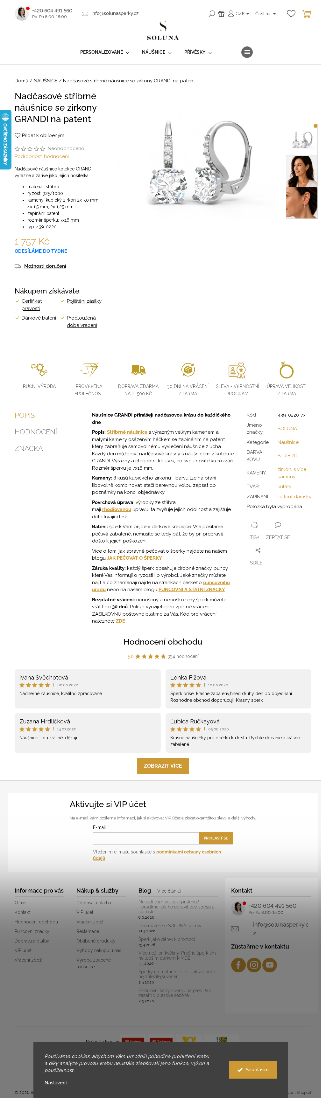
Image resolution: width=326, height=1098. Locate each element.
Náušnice (288, 442)
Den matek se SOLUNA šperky (170, 925)
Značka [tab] (29, 448)
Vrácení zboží (29, 960)
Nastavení (56, 1083)
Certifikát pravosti (32, 304)
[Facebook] (238, 965)
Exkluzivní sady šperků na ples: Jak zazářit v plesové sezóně (174, 993)
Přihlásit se (216, 838)
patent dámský (294, 497)
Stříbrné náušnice (128, 432)
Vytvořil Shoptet (296, 1092)
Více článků (169, 891)
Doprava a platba (32, 940)
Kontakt (22, 912)
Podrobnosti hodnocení (42, 156)
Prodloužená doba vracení (82, 321)
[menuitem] (105, 52)
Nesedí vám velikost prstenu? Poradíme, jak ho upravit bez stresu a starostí (176, 907)
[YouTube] (269, 965)
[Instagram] (254, 965)
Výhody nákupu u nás (98, 950)
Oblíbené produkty (96, 940)
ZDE (120, 621)
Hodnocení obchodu (163, 641)
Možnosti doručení (45, 266)
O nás (20, 902)
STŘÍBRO (288, 456)
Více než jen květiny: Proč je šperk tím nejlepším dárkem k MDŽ (177, 955)
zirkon (284, 469)
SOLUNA (287, 429)
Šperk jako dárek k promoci (166, 939)
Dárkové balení (39, 318)
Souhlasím (257, 1070)
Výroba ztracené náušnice (93, 963)
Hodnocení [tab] (36, 432)
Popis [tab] (25, 415)
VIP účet (23, 950)
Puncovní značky (32, 931)
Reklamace (87, 931)
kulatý (284, 486)
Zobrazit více (163, 766)
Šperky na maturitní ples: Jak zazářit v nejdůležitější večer (177, 974)
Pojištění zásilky (84, 301)
